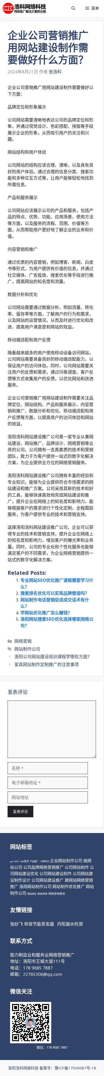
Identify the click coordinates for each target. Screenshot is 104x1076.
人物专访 (44, 861)
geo (11, 861)
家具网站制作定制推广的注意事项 (46, 664)
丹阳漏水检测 (70, 924)
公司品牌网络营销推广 (43, 867)
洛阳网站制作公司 (35, 886)
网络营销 (23, 641)
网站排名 (31, 893)
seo (16, 861)
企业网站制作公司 (66, 860)
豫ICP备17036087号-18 (75, 1067)
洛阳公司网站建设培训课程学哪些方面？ (53, 657)
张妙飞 (16, 924)
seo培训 (24, 861)
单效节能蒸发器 (39, 924)
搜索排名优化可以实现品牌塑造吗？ (54, 593)
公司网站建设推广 (47, 880)
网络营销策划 (56, 893)
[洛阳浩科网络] (24, 8)
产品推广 (34, 861)
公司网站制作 (77, 867)
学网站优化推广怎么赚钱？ (46, 613)
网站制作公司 (27, 649)
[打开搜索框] (73, 8)
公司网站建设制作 (55, 873)
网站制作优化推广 (69, 886)
